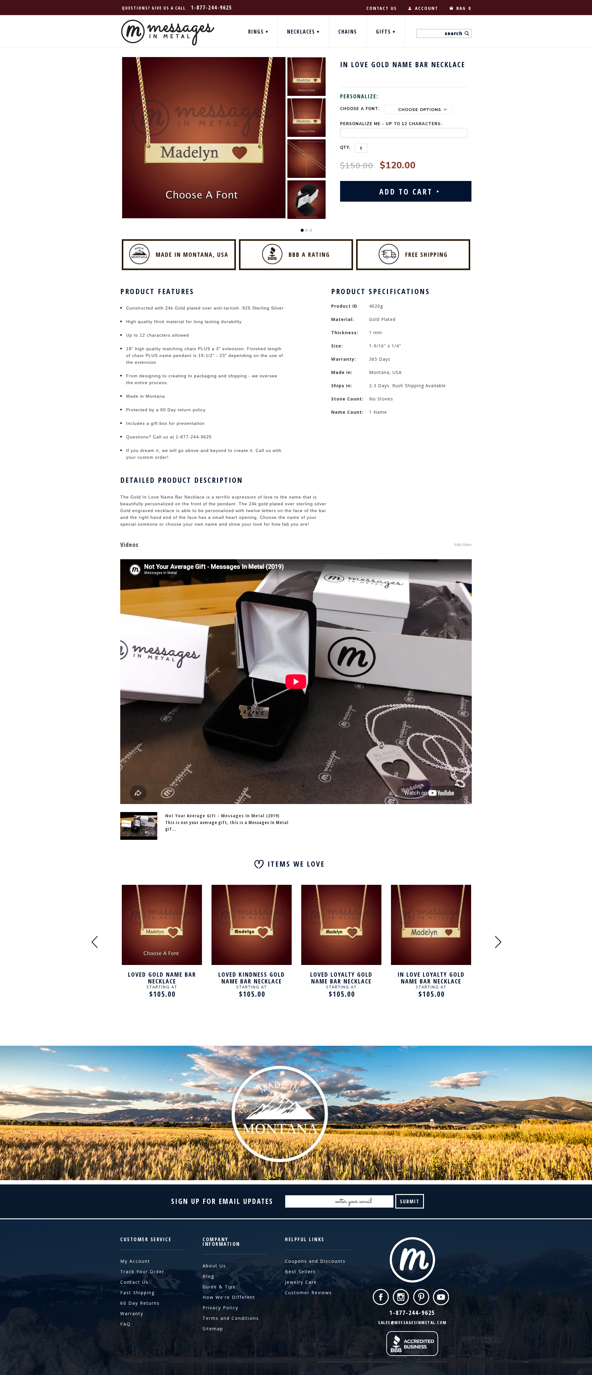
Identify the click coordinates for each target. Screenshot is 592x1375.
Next (498, 941)
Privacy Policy (220, 1308)
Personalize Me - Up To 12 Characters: (391, 124)
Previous (94, 941)
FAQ (125, 1324)
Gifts (384, 31)
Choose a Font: (360, 109)
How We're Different (229, 1297)
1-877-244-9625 (211, 7)
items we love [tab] (296, 864)
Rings (257, 31)
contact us (381, 8)
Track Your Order (142, 1271)
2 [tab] (306, 230)
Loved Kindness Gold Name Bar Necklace (251, 977)
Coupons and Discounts (315, 1261)
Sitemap (213, 1329)
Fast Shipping (137, 1292)
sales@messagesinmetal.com (412, 1322)
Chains (347, 31)
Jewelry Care (301, 1282)
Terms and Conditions (231, 1318)
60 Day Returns (140, 1303)
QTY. (345, 147)
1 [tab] (302, 230)
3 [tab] (310, 230)
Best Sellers (300, 1271)
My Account (135, 1261)
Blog (208, 1276)
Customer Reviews (308, 1292)
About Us (214, 1266)
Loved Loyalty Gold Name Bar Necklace (341, 977)
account (426, 8)
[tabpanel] (306, 76)
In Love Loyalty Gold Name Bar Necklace (431, 977)
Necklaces (302, 31)
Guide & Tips (219, 1287)
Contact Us (134, 1282)
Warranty (131, 1313)
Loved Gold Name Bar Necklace (162, 977)
